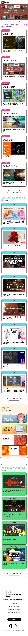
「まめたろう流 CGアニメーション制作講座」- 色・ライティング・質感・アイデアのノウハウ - (13, 222)
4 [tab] (15, 21)
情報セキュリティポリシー (14, 612)
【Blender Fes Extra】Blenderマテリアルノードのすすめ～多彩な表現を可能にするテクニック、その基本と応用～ (14, 390)
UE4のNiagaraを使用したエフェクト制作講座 (13, 564)
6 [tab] (19, 21)
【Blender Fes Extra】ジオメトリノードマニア (13, 365)
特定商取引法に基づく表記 (14, 609)
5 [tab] (17, 21)
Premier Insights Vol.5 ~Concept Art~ (14, 76)
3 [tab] (13, 21)
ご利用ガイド (14, 603)
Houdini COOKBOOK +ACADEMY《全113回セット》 (14, 491)
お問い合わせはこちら (14, 619)
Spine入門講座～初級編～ (10, 539)
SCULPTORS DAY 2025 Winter (11, 269)
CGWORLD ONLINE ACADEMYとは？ (14, 600)
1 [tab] (8, 21)
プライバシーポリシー (14, 606)
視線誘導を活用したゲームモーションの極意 (14, 130)
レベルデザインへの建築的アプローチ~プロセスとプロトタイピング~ (13, 103)
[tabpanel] (14, 12)
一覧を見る (15, 192)
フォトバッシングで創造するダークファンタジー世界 (14, 50)
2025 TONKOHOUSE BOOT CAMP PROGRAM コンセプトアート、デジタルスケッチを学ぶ (13, 294)
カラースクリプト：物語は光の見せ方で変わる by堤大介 (13, 317)
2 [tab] (10, 21)
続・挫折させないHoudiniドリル (12, 156)
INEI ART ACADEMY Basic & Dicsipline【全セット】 (14, 515)
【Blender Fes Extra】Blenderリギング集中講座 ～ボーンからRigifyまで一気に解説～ (13, 342)
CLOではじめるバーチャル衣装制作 (12, 245)
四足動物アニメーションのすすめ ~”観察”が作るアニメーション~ (13, 183)
